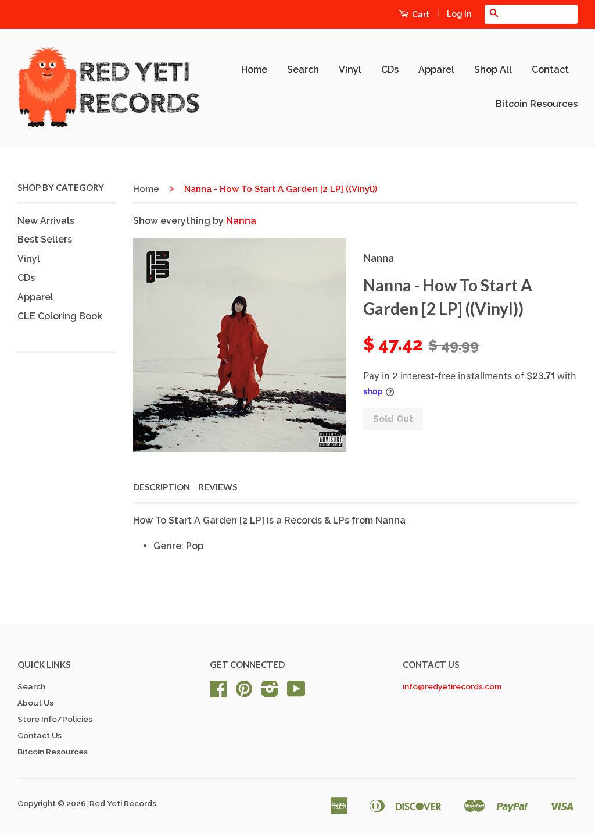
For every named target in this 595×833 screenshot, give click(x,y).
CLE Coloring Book (59, 316)
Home (254, 69)
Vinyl (350, 69)
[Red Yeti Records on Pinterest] (244, 692)
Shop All (493, 69)
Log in (459, 14)
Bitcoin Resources (537, 103)
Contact (550, 69)
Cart (419, 14)
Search (303, 69)
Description (161, 487)
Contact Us (39, 735)
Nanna (241, 220)
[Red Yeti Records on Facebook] (218, 692)
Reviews (218, 487)
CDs (390, 69)
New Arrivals (45, 220)
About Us (35, 702)
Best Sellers (44, 239)
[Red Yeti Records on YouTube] (296, 692)
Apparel (436, 69)
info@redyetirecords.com (452, 686)
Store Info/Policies (54, 719)
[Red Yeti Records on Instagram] (270, 692)
